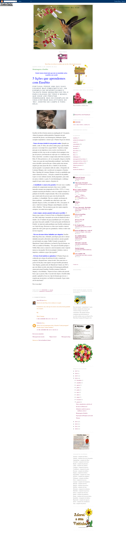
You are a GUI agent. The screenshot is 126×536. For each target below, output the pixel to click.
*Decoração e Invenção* (81, 183)
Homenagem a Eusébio (82, 413)
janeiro (78, 402)
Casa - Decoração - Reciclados (83, 207)
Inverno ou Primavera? (81, 406)
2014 (76, 378)
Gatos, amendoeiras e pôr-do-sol (84, 404)
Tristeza (78, 418)
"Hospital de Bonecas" (80, 179)
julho (78, 387)
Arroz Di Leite (40, 300)
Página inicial (53, 337)
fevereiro (79, 399)
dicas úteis (75, 150)
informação (76, 157)
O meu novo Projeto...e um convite (82, 232)
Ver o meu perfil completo (81, 124)
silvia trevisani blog (80, 214)
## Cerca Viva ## (79, 220)
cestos (74, 142)
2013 (76, 421)
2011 (76, 426)
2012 (76, 424)
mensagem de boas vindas (79, 161)
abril (78, 395)
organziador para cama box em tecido (83, 226)
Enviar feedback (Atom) (45, 340)
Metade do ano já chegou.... (81, 191)
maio (78, 392)
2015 (76, 376)
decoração (75, 146)
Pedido (75, 167)
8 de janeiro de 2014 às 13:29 (47, 319)
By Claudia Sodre (79, 225)
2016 (76, 373)
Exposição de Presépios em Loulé (84, 415)
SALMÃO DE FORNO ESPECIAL (83, 249)
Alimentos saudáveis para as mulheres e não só (83, 410)
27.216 (76, 203)
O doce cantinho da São (63, 7)
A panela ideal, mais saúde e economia (83, 255)
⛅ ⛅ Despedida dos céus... (81, 198)
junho (78, 390)
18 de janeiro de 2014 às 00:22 (47, 330)
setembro (79, 383)
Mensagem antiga (66, 337)
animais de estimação (78, 140)
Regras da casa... (78, 221)
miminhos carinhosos (45, 291)
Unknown (39, 323)
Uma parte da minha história (81, 244)
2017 (76, 371)
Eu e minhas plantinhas (81, 190)
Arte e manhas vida (80, 253)
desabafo (75, 148)
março (78, 397)
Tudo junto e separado (81, 243)
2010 (76, 429)
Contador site (75, 264)
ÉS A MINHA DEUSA (80, 236)
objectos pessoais (77, 165)
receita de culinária (78, 169)
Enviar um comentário (38, 334)
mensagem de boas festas (79, 159)
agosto (78, 385)
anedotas (75, 138)
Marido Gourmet (79, 248)
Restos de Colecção (80, 177)
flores (74, 152)
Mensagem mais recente (38, 337)
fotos (74, 155)
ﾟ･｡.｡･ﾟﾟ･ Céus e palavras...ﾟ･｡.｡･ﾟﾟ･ (80, 195)
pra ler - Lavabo (78, 215)
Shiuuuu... (77, 202)
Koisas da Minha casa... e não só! (83, 230)
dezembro (79, 380)
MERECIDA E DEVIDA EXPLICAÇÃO (81, 238)
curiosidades (76, 144)
